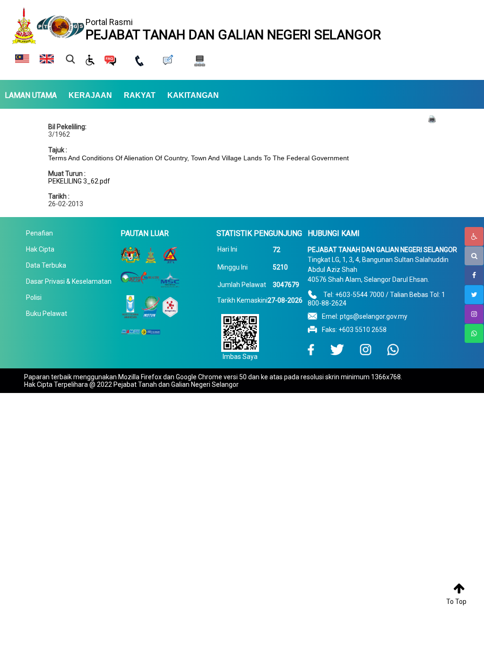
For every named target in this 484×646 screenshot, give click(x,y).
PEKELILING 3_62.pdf (79, 181)
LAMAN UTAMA (31, 95)
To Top (456, 601)
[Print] (432, 119)
